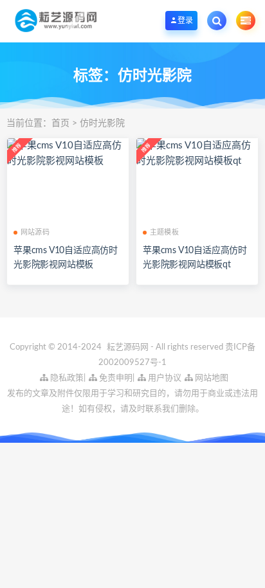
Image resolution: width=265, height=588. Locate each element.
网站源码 (35, 232)
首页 (60, 123)
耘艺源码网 (129, 347)
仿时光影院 (102, 123)
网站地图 (210, 378)
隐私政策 (66, 378)
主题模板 (164, 232)
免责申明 (114, 378)
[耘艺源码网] (56, 20)
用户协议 (163, 378)
